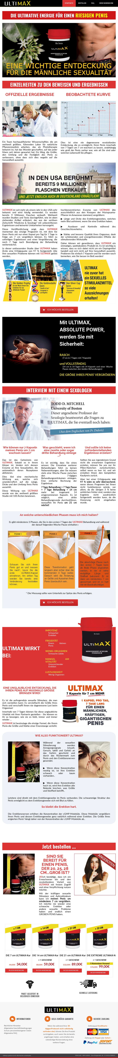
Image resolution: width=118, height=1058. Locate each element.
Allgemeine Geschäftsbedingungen (18, 1028)
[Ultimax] (59, 1010)
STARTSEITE (69, 3)
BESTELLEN (82, 3)
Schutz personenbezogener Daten (17, 1031)
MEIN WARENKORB (106, 3)
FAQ (92, 3)
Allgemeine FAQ (10, 1033)
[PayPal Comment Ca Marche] (90, 1044)
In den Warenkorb (16, 970)
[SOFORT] (105, 1044)
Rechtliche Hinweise (12, 1026)
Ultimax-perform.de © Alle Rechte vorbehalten (17, 1055)
